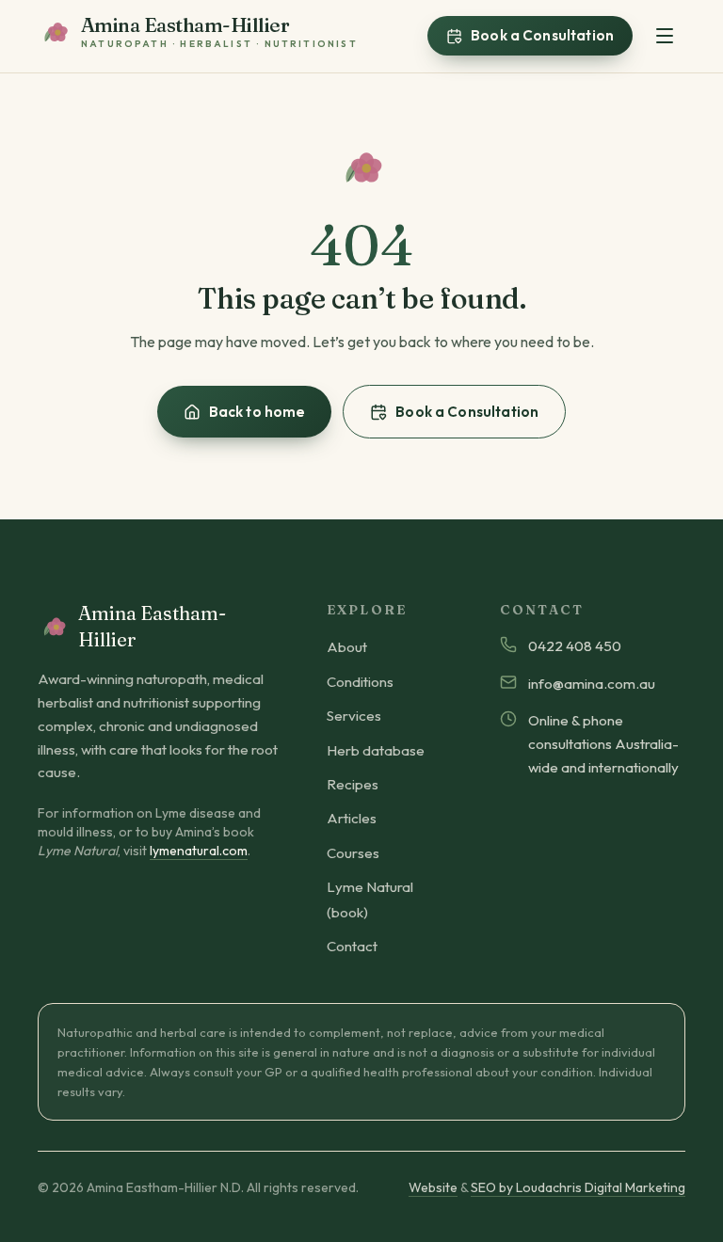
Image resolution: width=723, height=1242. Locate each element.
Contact (352, 946)
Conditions (360, 682)
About (347, 647)
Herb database (376, 750)
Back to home (257, 412)
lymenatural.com (199, 850)
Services (354, 715)
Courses (353, 853)
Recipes (352, 784)
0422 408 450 (574, 646)
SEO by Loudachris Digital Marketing (578, 1187)
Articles (352, 818)
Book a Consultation (542, 35)
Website (433, 1187)
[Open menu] (664, 35)
